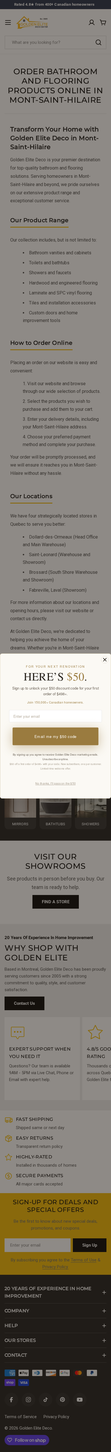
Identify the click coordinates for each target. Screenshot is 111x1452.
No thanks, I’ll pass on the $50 (55, 783)
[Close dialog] (104, 659)
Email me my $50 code (55, 736)
